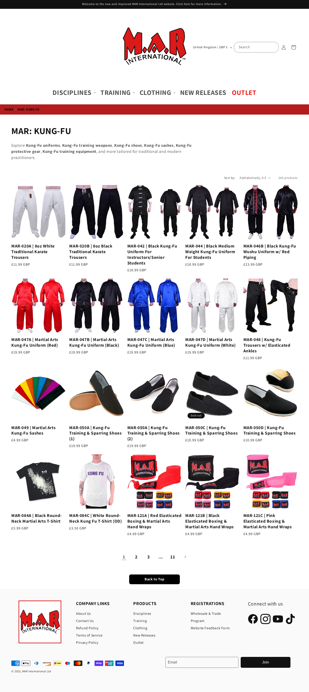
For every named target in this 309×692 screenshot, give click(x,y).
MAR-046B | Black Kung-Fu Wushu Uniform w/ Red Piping (269, 251)
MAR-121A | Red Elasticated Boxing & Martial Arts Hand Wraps (154, 521)
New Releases (144, 635)
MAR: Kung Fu (28, 109)
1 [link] (124, 557)
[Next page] (185, 557)
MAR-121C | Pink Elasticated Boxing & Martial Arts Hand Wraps (267, 521)
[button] (74, 92)
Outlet (138, 642)
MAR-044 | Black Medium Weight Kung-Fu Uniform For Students (210, 251)
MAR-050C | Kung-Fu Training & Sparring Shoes (211, 430)
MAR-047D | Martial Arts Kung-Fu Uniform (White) (210, 342)
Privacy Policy (87, 642)
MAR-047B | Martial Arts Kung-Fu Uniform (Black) (94, 342)
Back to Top (154, 579)
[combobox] (256, 47)
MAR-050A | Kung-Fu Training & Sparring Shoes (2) (153, 433)
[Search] (273, 47)
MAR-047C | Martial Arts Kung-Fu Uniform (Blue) (151, 342)
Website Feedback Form (210, 628)
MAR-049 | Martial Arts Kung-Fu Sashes (33, 430)
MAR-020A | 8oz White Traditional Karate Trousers (33, 251)
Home (9, 109)
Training (140, 620)
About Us (83, 613)
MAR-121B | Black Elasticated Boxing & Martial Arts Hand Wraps (209, 521)
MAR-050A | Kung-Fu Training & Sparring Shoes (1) (95, 433)
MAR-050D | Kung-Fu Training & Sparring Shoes (269, 430)
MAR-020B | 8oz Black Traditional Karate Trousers (90, 251)
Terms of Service (89, 635)
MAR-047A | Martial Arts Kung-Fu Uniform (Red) (34, 342)
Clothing (140, 628)
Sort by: (229, 178)
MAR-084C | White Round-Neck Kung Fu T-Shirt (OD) (95, 518)
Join (265, 662)
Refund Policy (87, 628)
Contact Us (85, 620)
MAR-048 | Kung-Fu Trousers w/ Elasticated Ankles (266, 345)
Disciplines (142, 613)
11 (172, 557)
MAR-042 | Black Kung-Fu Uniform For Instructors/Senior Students (152, 254)
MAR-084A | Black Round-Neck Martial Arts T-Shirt (36, 518)
